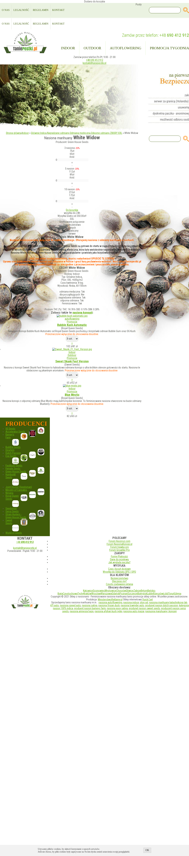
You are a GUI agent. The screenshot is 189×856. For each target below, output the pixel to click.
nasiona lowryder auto (132, 605)
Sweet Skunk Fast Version (72, 361)
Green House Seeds (16, 471)
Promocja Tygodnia (169, 48)
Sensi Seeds (12, 511)
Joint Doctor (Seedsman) (19, 487)
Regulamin (40, 10)
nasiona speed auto (70, 605)
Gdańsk (116, 593)
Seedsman (11, 508)
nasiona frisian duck (109, 605)
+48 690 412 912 (94, 60)
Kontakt (58, 10)
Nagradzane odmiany (58, 132)
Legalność (21, 10)
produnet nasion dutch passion (161, 605)
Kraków (87, 593)
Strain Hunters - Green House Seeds (16, 516)
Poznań (124, 593)
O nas (6, 10)
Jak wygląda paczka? (119, 562)
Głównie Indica (39, 132)
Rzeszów (158, 593)
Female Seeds (13, 468)
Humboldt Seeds (11, 476)
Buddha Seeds (13, 447)
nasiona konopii (82, 312)
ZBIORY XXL (116, 132)
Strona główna (13, 132)
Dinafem (10, 450)
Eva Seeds (11, 456)
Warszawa (106, 593)
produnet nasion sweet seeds (144, 608)
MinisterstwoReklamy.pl (110, 599)
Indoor (68, 48)
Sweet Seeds (9, 522)
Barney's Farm (10, 436)
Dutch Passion (13, 453)
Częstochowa (70, 593)
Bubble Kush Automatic (72, 325)
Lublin (150, 593)
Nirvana (9, 492)
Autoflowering (125, 48)
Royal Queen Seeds (12, 497)
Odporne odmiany (100, 132)
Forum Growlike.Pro (119, 550)
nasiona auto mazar (133, 611)
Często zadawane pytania (119, 584)
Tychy (81, 593)
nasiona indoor (131, 602)
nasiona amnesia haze (82, 611)
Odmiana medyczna (80, 132)
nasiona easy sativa (117, 608)
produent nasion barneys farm (90, 608)
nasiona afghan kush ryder (108, 611)
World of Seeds (14, 532)
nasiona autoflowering (110, 602)
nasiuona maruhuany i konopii (161, 611)
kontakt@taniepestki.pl (94, 62)
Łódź (165, 593)
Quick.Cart (147, 599)
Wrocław (96, 593)
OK (147, 850)
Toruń (171, 593)
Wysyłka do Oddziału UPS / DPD (119, 571)
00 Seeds (10, 428)
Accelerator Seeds (15, 431)
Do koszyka (72, 210)
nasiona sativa (89, 605)
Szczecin (133, 593)
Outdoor (92, 48)
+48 (174, 35)
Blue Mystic (72, 395)
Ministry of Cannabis (16, 489)
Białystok (142, 593)
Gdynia (177, 593)
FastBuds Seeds (14, 465)
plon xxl (144, 602)
